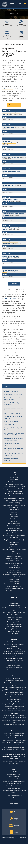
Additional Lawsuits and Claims (10, 271)
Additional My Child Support (11, 157)
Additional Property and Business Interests (12, 228)
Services (14, 640)
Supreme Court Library (14, 503)
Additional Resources (14, 561)
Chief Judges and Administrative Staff (14, 540)
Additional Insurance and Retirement (10, 242)
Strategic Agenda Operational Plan (14, 747)
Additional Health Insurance (11, 171)
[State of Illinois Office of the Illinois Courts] (12, 4)
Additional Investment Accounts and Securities (13, 214)
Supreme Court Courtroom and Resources (14, 505)
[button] (25, 4)
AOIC (14, 769)
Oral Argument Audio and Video (14, 484)
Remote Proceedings (14, 568)
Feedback (10, 837)
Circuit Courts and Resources (14, 558)
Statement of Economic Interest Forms (14, 663)
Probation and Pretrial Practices (14, 660)
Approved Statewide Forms (16, 44)
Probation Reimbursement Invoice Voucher (12, 399)
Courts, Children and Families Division (14, 781)
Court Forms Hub (9, 425)
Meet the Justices (14, 477)
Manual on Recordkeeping (14, 556)
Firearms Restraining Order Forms (12, 444)
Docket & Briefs (14, 479)
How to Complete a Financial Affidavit (11, 113)
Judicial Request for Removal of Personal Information (13, 439)
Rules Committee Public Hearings (14, 493)
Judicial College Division (14, 788)
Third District (14, 517)
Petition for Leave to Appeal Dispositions (14, 489)
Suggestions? (14, 283)
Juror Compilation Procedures (14, 629)
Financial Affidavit (8, 127)
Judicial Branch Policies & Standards (14, 584)
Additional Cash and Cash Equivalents (10, 200)
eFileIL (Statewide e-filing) (14, 649)
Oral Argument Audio (14, 528)
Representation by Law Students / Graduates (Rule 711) (14, 434)
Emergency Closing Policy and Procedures (13, 429)
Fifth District (14, 521)
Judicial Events (14, 565)
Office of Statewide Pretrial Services (14, 588)
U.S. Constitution (14, 633)
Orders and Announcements (14, 482)
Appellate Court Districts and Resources (14, 535)
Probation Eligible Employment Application (13, 404)
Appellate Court (14, 507)
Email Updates (15, 838)
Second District (14, 514)
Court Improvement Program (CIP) (14, 658)
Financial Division (14, 776)
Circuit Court (14, 537)
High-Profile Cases (14, 570)
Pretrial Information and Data (14, 591)
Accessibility (23, 837)
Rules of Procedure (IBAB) (14, 626)
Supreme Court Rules (14, 605)
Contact (14, 797)
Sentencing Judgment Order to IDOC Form (13, 449)
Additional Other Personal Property (10, 257)
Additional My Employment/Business (9, 142)
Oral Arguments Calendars (14, 526)
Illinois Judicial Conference (14, 586)
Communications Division (14, 779)
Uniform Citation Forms (11, 421)
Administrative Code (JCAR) (14, 624)
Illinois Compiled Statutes (14, 622)
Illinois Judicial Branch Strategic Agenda (14, 740)
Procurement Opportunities (14, 577)
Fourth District (14, 519)
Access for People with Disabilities (11, 459)
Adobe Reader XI (10, 299)
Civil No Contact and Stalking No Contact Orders (13, 454)
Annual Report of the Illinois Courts (14, 733)
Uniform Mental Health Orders (13, 394)
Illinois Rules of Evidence (14, 615)
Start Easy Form (14, 105)
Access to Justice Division (14, 774)
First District (14, 512)
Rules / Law (14, 603)
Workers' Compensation (14, 523)
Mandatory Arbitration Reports (14, 745)
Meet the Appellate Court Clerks (14, 530)
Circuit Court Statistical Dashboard (14, 554)
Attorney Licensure (14, 496)
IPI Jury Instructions (14, 619)
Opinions (14, 597)
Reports (14, 731)
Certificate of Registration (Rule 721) (14, 498)
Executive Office (14, 772)
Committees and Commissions (14, 491)
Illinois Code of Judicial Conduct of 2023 (14, 612)
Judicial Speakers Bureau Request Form (14, 409)
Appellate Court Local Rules (14, 533)
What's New (14, 803)
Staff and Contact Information (14, 500)
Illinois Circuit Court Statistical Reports (14, 754)
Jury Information (14, 544)
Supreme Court (14, 475)
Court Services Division (14, 783)
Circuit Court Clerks (14, 542)
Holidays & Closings (14, 579)
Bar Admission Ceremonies (14, 667)
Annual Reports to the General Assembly (14, 742)
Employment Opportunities (14, 572)
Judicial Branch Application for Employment (13, 417)
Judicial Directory (14, 547)
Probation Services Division (14, 795)
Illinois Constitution (14, 631)
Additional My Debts (8, 185)
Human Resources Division (14, 786)
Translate (4, 837)
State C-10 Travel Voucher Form (13, 413)
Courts (14, 473)
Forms (5, 44)
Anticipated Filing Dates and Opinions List (14, 486)
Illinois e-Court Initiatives (14, 642)
